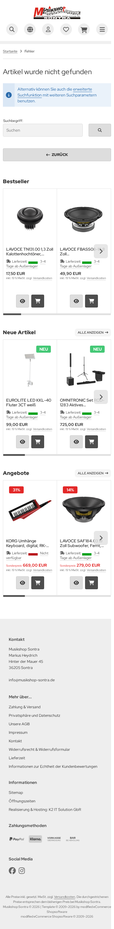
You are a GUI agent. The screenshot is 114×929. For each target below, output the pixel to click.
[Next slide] (101, 251)
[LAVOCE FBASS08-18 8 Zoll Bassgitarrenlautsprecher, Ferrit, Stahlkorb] (84, 218)
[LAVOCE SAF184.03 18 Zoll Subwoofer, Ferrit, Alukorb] (84, 510)
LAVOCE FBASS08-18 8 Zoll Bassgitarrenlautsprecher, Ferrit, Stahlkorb (83, 251)
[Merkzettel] (66, 29)
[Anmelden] (48, 29)
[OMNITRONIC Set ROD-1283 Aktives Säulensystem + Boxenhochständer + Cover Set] (84, 369)
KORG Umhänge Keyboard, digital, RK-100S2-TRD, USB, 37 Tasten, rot (26, 543)
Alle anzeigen (90, 332)
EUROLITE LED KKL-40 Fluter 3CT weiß (28, 402)
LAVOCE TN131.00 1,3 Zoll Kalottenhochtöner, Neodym (29, 251)
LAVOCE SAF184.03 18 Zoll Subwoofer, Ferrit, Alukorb (81, 543)
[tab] (12, 317)
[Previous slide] (13, 251)
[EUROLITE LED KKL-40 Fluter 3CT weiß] (30, 369)
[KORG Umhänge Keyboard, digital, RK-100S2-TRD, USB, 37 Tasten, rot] (30, 510)
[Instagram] (22, 870)
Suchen (100, 130)
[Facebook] (12, 870)
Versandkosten (42, 278)
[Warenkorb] (84, 29)
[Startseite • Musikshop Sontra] (57, 17)
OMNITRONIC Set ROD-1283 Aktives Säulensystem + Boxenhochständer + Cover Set (82, 402)
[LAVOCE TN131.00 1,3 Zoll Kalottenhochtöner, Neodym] (30, 218)
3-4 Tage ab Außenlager (26, 264)
